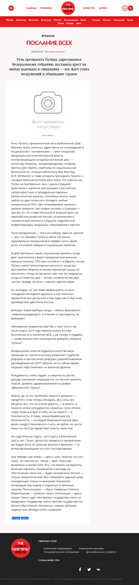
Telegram (25, 518)
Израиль (107, 19)
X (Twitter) (16, 518)
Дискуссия (21, 19)
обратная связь (47, 541)
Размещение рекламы (91, 548)
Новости (89, 8)
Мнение (10, 19)
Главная (31, 8)
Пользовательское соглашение (61, 552)
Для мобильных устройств (101, 552)
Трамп (130, 19)
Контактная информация (58, 548)
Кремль (70, 23)
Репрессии (46, 19)
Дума (78, 23)
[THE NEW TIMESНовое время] (68, 8)
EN (125, 8)
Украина (96, 19)
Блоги (83, 19)
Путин (61, 23)
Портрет (57, 19)
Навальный (119, 19)
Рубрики (46, 8)
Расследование (71, 19)
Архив (103, 8)
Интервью (34, 19)
